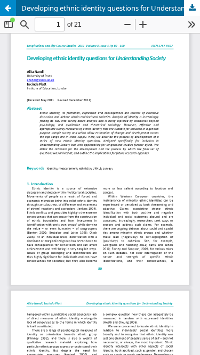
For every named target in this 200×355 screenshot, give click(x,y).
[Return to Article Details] (8, 8)
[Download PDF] (192, 8)
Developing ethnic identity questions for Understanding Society (110, 8)
